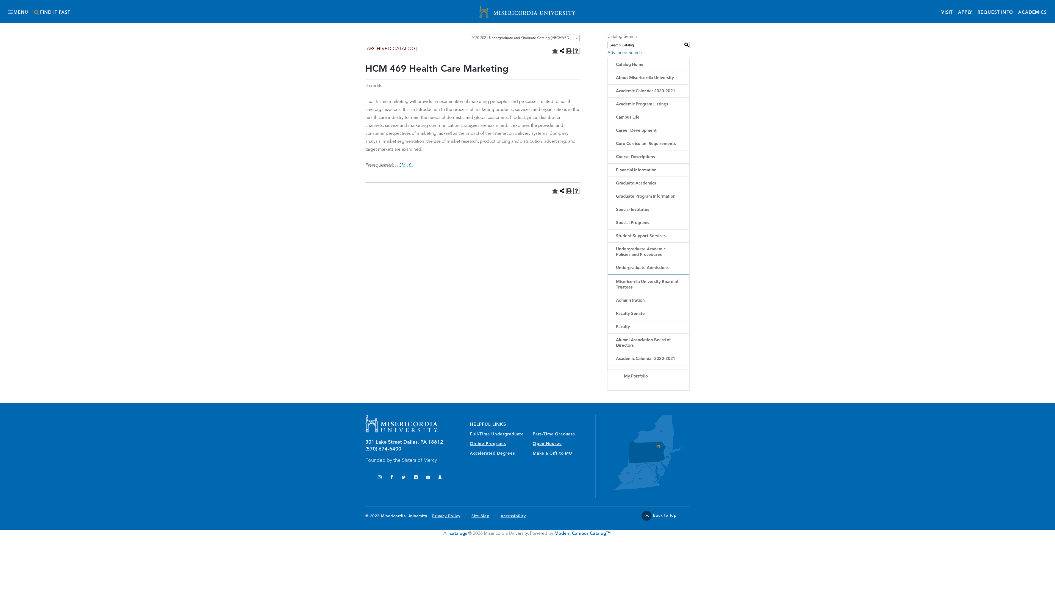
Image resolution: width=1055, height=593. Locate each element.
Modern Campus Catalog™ (582, 534)
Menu (20, 12)
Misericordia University (502, 9)
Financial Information (636, 170)
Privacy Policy (449, 516)
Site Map (480, 516)
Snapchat (440, 478)
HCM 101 (404, 165)
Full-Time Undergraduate (497, 434)
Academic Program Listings (642, 104)
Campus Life (628, 118)
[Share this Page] (562, 51)
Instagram (379, 478)
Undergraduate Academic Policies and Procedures (640, 252)
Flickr (416, 478)
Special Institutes (632, 210)
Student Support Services (641, 236)
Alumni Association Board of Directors (643, 343)
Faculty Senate (630, 314)
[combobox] (525, 38)
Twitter (404, 478)
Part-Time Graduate (554, 434)
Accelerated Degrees (492, 454)
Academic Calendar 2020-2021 (645, 91)
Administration (630, 301)
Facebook (391, 478)
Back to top (665, 516)
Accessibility (513, 516)
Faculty (623, 327)
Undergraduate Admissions (642, 268)
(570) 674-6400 (383, 449)
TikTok (367, 478)
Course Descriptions (635, 157)
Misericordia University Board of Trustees (647, 285)
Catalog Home (629, 65)
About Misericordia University (645, 78)
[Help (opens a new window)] (576, 51)
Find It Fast (55, 12)
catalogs (458, 534)
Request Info (995, 12)
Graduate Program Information (646, 197)
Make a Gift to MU (552, 454)
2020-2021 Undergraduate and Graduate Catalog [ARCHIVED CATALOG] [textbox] (525, 38)
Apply (965, 12)
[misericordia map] (643, 452)
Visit (947, 12)
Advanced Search (624, 53)
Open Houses (547, 444)
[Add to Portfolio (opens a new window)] (555, 51)
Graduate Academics (636, 183)
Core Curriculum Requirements (646, 144)
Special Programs (632, 223)
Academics (1032, 12)
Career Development (636, 131)
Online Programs (488, 444)
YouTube (428, 478)
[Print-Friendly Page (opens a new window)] (569, 51)
